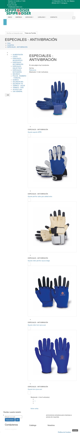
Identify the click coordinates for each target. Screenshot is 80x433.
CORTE (15, 56)
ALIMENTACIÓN (18, 55)
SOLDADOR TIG (18, 84)
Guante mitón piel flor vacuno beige (39, 261)
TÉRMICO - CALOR (19, 86)
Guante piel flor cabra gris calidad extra (40, 196)
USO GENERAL (17, 91)
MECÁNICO (16, 74)
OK (7, 95)
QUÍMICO (16, 80)
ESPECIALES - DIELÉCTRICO (17, 67)
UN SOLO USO (17, 89)
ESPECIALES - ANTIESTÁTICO (17, 59)
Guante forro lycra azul (35, 389)
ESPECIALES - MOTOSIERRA (17, 71)
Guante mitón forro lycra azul (37, 325)
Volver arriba (35, 408)
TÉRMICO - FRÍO (18, 87)
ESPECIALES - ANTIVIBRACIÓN (18, 63)
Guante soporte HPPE (34, 132)
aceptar (75, 430)
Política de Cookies (64, 432)
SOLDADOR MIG (18, 82)
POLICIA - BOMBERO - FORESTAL (19, 77)
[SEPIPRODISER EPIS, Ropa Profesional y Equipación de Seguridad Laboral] (40, 13)
